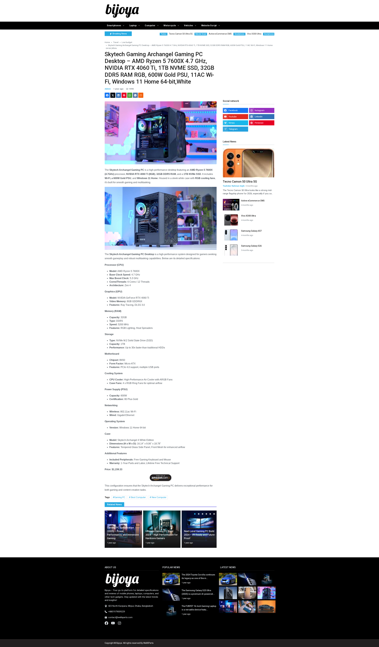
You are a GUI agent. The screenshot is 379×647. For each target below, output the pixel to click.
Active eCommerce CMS (253, 200)
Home (107, 42)
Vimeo (232, 123)
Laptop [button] (133, 25)
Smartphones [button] (114, 25)
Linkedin (258, 116)
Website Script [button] (209, 25)
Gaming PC (119, 497)
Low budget (127, 42)
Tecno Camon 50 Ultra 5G (240, 181)
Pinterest (259, 123)
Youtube (233, 116)
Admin (108, 89)
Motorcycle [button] (170, 25)
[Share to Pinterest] (124, 95)
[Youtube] (113, 623)
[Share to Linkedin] (118, 95)
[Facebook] (107, 623)
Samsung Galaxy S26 (251, 246)
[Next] (211, 531)
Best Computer (138, 497)
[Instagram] (119, 623)
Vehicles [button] (189, 25)
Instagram (259, 110)
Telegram (233, 129)
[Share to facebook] (107, 95)
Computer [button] (150, 25)
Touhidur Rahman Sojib (234, 186)
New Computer (158, 497)
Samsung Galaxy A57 (251, 231)
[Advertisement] (218, 10)
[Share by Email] (140, 95)
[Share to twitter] (112, 95)
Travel (115, 42)
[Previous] (109, 531)
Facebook (233, 110)
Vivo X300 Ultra (248, 216)
